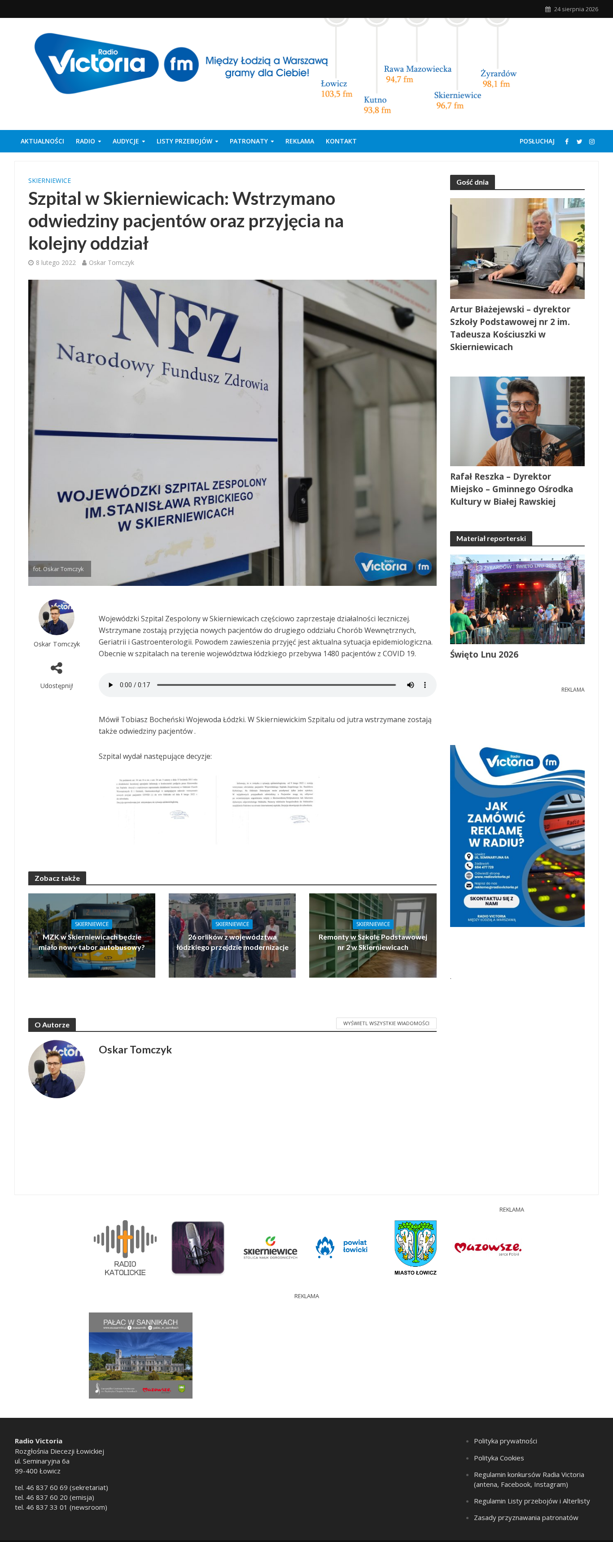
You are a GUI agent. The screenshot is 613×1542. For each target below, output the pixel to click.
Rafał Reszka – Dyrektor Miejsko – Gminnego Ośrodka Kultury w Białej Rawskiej (511, 489)
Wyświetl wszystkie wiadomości (386, 1023)
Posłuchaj (537, 141)
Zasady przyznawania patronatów (526, 1517)
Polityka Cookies (499, 1457)
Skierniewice (49, 180)
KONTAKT (341, 141)
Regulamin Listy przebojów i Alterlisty (532, 1500)
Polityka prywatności (505, 1440)
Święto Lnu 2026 (484, 654)
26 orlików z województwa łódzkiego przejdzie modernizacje (232, 941)
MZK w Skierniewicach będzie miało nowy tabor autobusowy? (92, 941)
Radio (85, 141)
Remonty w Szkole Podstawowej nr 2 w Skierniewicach (373, 941)
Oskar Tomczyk (111, 262)
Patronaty (249, 141)
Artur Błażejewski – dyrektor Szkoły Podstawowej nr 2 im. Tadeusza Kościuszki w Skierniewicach (510, 328)
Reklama (299, 141)
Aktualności (42, 141)
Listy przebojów (184, 141)
